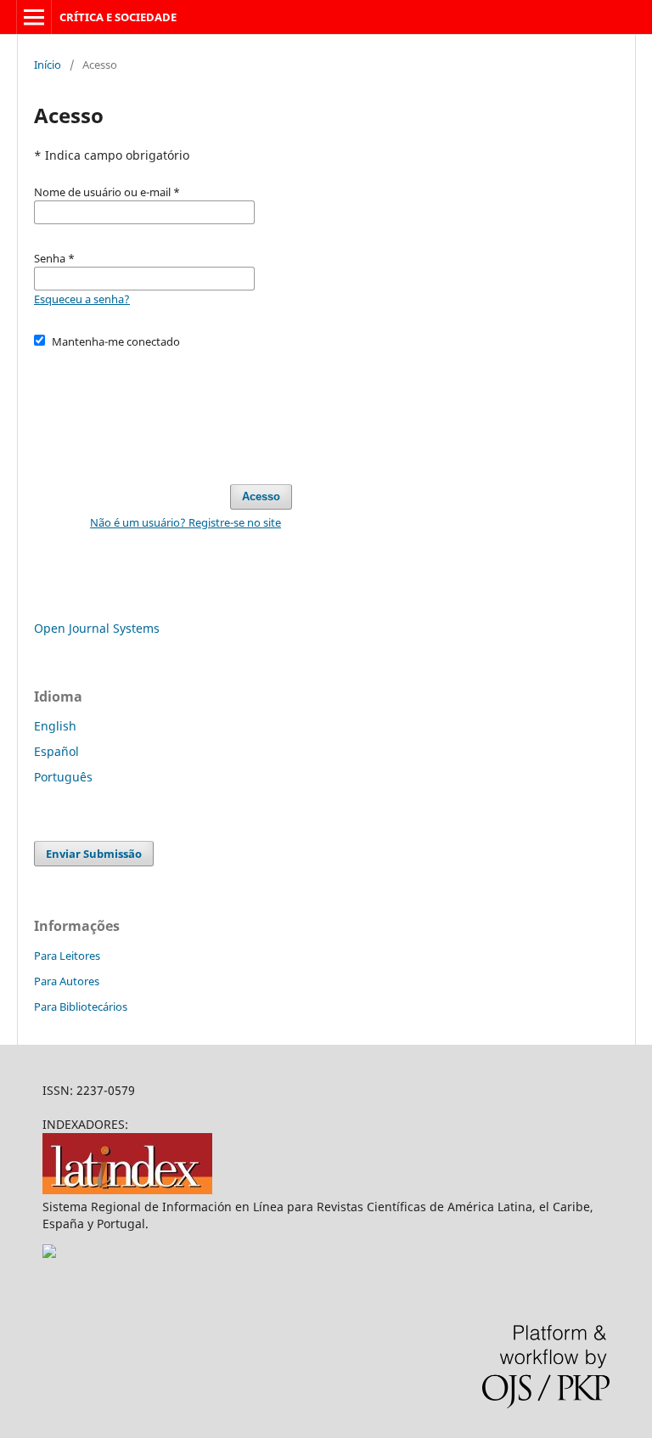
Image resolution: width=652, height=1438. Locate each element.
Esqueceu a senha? (82, 299)
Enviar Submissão (94, 853)
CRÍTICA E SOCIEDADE (118, 17)
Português (63, 777)
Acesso (261, 496)
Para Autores (66, 981)
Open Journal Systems (97, 628)
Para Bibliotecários (80, 1006)
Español (56, 751)
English (55, 726)
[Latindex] (127, 1189)
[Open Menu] (34, 17)
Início (47, 64)
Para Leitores (67, 955)
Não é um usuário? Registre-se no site (185, 522)
